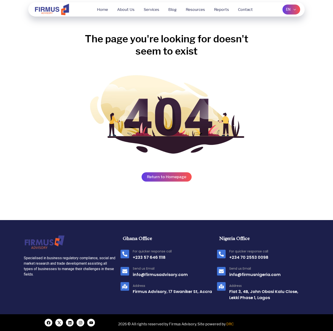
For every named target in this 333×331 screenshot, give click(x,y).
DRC (230, 324)
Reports (221, 9)
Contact (245, 9)
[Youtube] (91, 322)
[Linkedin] (70, 322)
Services (151, 9)
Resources (195, 9)
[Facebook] (48, 322)
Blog (172, 9)
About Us (126, 9)
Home (102, 9)
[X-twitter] (59, 322)
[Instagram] (80, 322)
